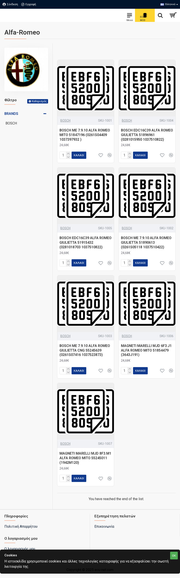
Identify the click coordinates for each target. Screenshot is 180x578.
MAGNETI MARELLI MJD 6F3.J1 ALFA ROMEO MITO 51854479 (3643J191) (146, 350)
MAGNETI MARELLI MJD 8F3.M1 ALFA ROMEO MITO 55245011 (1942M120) (85, 458)
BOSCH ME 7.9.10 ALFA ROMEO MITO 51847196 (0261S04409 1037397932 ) (84, 135)
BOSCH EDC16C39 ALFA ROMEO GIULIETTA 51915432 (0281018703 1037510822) (85, 242)
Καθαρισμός (39, 101)
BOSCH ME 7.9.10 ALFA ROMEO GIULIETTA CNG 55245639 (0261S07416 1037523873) (84, 350)
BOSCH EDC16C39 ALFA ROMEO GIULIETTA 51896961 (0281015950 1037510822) (147, 135)
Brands (11, 114)
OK (174, 555)
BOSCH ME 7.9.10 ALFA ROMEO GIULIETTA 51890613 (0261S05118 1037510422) (146, 242)
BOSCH (65, 120)
